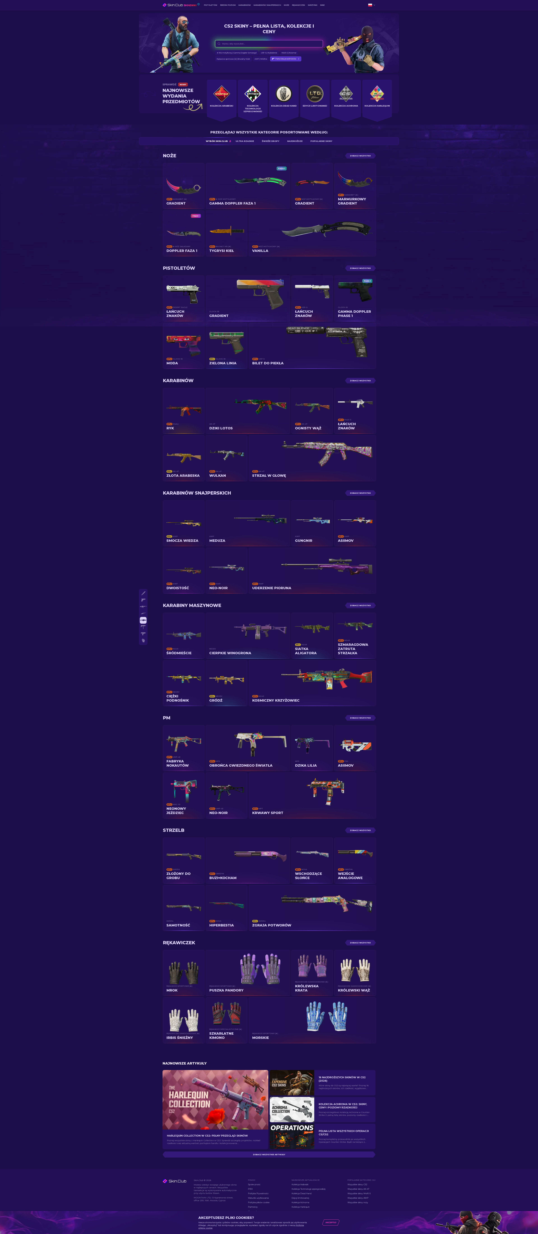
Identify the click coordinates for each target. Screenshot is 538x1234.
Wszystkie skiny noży (357, 1202)
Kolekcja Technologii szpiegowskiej (308, 1189)
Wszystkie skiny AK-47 (358, 1189)
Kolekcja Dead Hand (301, 1193)
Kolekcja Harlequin (301, 1207)
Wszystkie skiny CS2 (357, 1184)
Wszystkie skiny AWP (357, 1198)
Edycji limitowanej (300, 1198)
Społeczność (254, 1184)
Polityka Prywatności (258, 1193)
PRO (250, 1189)
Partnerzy (253, 1207)
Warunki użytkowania (258, 1198)
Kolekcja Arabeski (300, 1184)
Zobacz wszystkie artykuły (269, 1154)
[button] (177, 1181)
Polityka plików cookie (259, 1202)
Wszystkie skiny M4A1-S (359, 1193)
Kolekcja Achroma (300, 1202)
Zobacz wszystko (360, 156)
